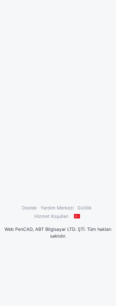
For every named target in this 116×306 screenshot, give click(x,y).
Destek (29, 208)
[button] (77, 216)
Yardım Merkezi (57, 208)
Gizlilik (84, 208)
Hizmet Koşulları (51, 216)
